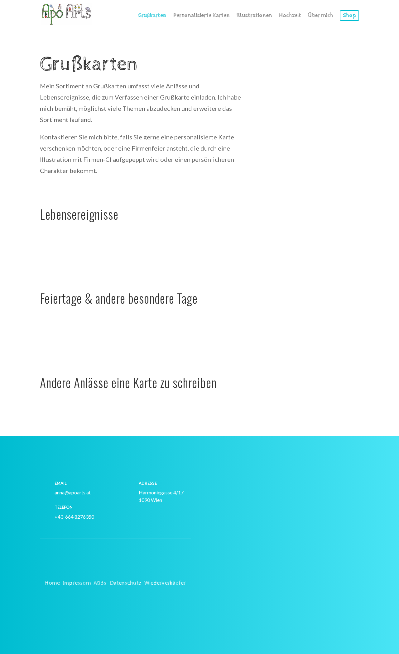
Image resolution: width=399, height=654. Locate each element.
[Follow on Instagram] (103, 552)
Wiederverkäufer (165, 583)
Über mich (320, 16)
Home (52, 583)
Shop (349, 15)
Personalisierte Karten (201, 16)
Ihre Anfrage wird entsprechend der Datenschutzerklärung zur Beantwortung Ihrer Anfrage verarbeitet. (282, 583)
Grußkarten (152, 16)
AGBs (100, 583)
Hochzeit (290, 16)
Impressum (77, 583)
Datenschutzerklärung (249, 591)
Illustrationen (254, 16)
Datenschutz (126, 583)
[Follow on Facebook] (128, 552)
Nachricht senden (315, 611)
